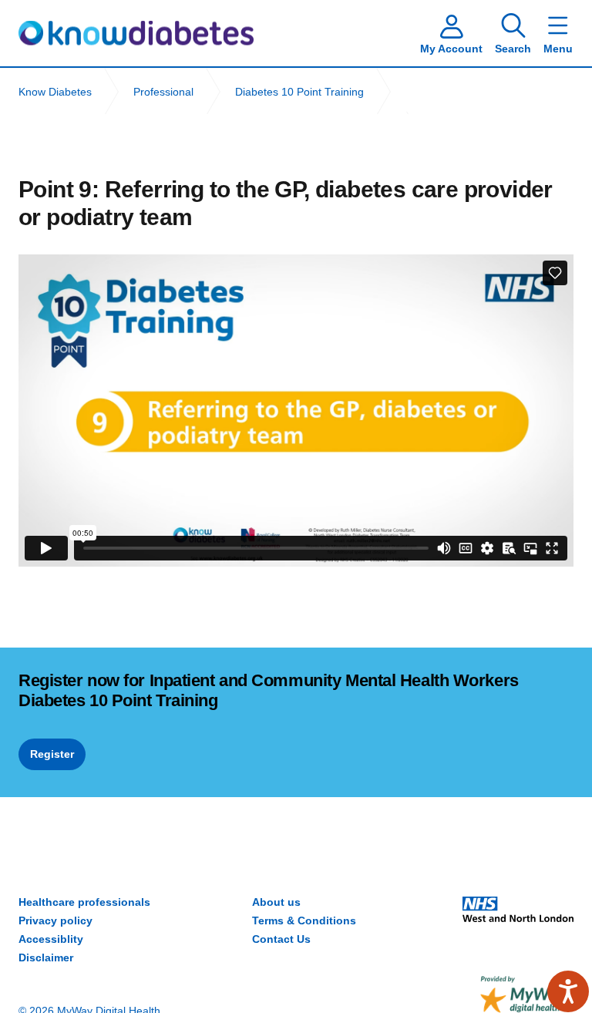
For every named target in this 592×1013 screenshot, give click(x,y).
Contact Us (281, 939)
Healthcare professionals (84, 902)
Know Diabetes (136, 33)
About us (276, 902)
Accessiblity (50, 939)
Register (52, 754)
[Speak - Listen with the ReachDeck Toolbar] (568, 991)
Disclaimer (45, 957)
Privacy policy (55, 920)
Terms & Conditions (304, 920)
